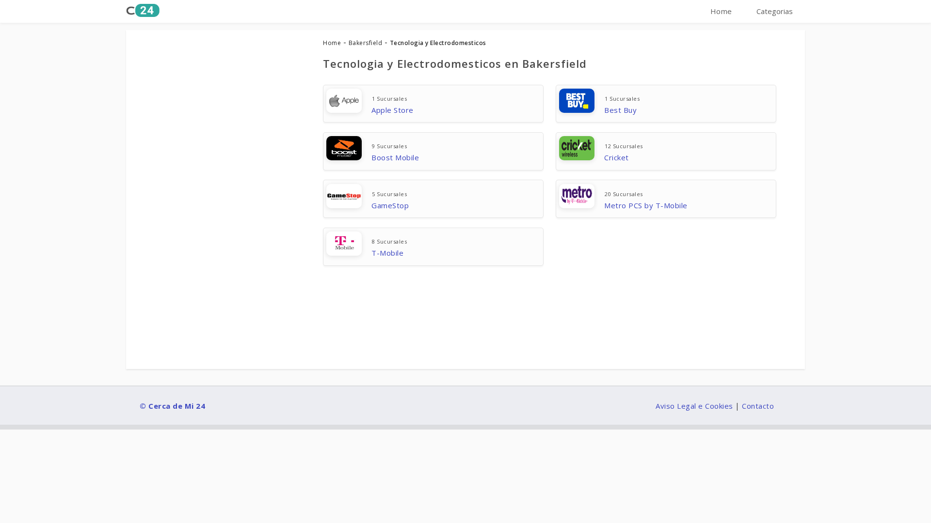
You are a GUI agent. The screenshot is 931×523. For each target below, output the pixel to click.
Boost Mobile (395, 157)
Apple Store (392, 110)
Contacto (758, 406)
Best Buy (620, 110)
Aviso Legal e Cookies (694, 406)
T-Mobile (387, 253)
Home (721, 11)
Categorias (774, 11)
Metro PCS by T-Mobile (646, 205)
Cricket (616, 157)
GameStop (390, 205)
